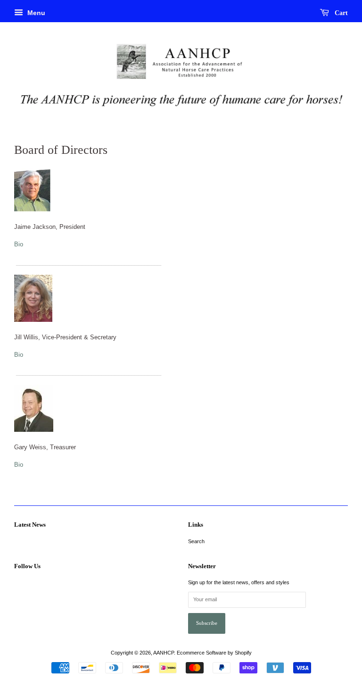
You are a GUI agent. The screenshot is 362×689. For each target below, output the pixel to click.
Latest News (30, 524)
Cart (340, 13)
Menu (35, 13)
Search (196, 541)
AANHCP (163, 652)
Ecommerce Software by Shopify (214, 652)
